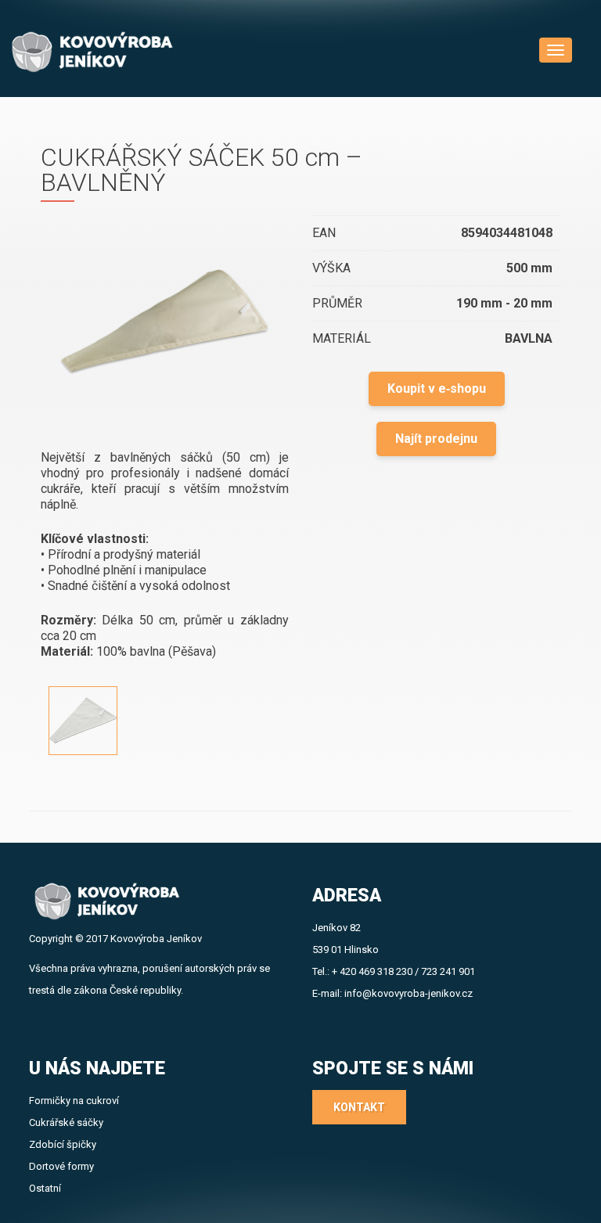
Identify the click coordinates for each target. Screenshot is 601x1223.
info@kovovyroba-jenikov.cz (408, 993)
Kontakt (359, 1107)
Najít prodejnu (436, 438)
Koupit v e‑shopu (436, 388)
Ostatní (45, 1188)
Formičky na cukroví (74, 1100)
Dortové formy (61, 1166)
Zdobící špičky (62, 1144)
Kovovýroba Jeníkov (156, 938)
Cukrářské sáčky (66, 1122)
